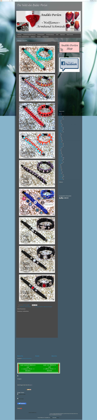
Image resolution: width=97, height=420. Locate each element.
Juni (59, 120)
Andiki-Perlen (22, 306)
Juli (59, 133)
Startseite (19, 34)
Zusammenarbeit (40, 34)
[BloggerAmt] (20, 398)
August (60, 147)
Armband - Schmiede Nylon (23, 36)
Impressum (62, 34)
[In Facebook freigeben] (35, 305)
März (60, 114)
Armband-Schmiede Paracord (29, 34)
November (61, 128)
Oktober (60, 117)
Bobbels (39, 36)
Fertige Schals (45, 36)
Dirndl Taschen (70, 34)
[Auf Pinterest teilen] (36, 305)
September (61, 118)
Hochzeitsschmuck (50, 34)
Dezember (61, 115)
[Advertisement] (37, 346)
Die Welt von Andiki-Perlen (32, 5)
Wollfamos (33, 36)
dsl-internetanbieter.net (32, 412)
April (60, 113)
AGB (57, 34)
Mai (59, 121)
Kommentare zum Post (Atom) (26, 358)
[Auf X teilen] (34, 305)
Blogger (57, 417)
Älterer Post (54, 356)
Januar (60, 126)
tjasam (51, 417)
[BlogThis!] (33, 305)
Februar (60, 124)
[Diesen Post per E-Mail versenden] (32, 305)
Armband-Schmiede (28, 306)
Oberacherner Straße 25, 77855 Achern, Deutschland (43, 306)
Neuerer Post (20, 356)
